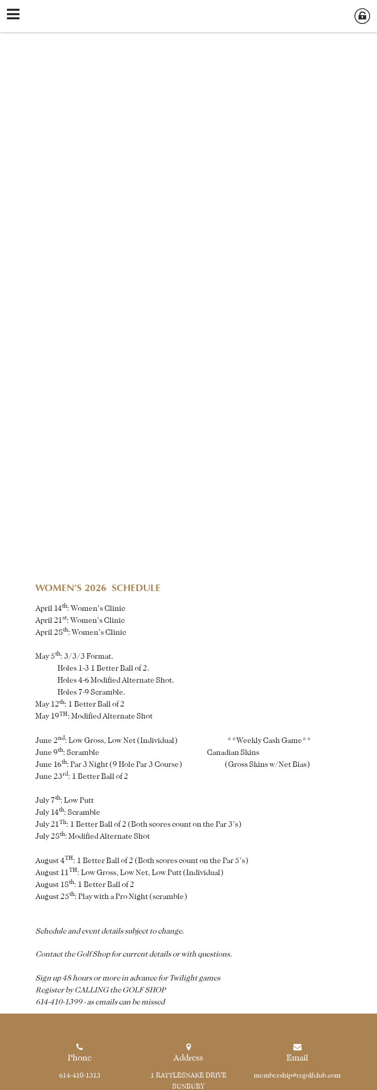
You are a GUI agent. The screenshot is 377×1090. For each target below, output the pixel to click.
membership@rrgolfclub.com (297, 1075)
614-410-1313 (80, 1075)
